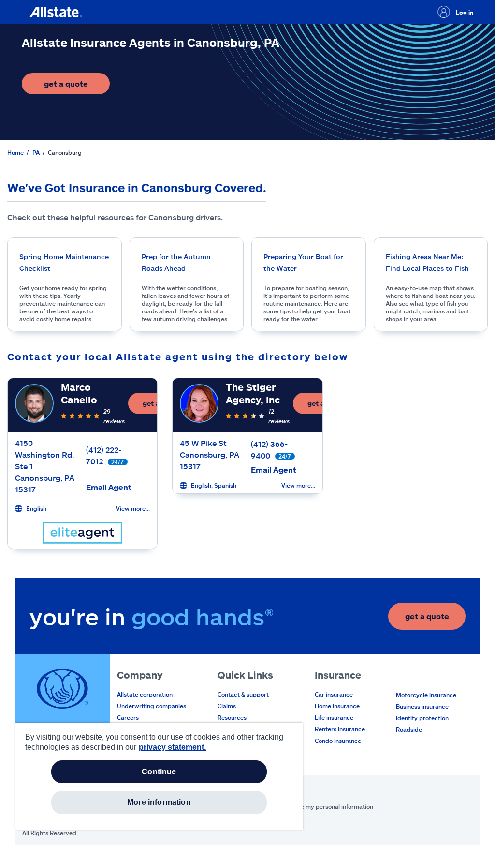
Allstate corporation (145, 694)
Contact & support (243, 694)
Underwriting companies (151, 705)
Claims (227, 705)
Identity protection (422, 717)
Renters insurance (340, 729)
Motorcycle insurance (426, 694)
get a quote (77, 86)
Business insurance (422, 706)
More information (159, 802)
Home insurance (337, 705)
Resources (232, 717)
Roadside (409, 729)
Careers (128, 717)
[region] (159, 776)
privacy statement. (172, 747)
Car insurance (334, 694)
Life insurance (334, 717)
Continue (159, 772)
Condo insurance (338, 740)
